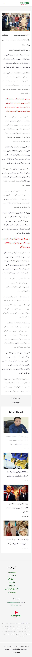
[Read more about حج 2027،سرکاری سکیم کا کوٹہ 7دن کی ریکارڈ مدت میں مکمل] (16, 460)
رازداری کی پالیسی (12, 578)
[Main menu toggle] (3, 3)
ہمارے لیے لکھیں (12, 592)
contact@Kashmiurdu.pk (13, 602)
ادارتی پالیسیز (12, 585)
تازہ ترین (28, 50)
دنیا (22, 516)
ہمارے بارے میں (12, 571)
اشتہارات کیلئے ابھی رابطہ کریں (12, 588)
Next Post (16, 402)
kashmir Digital (16, 649)
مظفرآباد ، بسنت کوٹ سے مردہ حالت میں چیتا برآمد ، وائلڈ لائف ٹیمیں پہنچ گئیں (16, 243)
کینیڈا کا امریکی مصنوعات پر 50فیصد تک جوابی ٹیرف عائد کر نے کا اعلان (16, 508)
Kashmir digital (16, 652)
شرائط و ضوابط (12, 582)
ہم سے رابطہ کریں (12, 575)
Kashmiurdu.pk (14, 605)
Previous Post (16, 398)
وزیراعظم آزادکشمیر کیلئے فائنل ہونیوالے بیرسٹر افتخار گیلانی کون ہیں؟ (17, 440)
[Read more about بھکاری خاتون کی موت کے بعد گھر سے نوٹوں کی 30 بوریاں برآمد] (16, 528)
